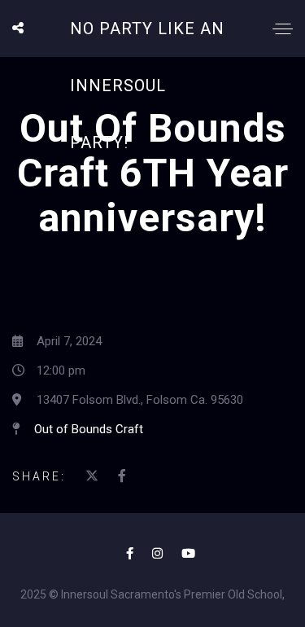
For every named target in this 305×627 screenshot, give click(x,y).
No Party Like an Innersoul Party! (147, 85)
